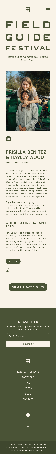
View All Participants (28, 287)
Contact (28, 399)
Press (28, 388)
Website (13, 262)
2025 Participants (28, 372)
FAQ (28, 383)
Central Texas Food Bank (34, 447)
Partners (28, 377)
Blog (28, 394)
